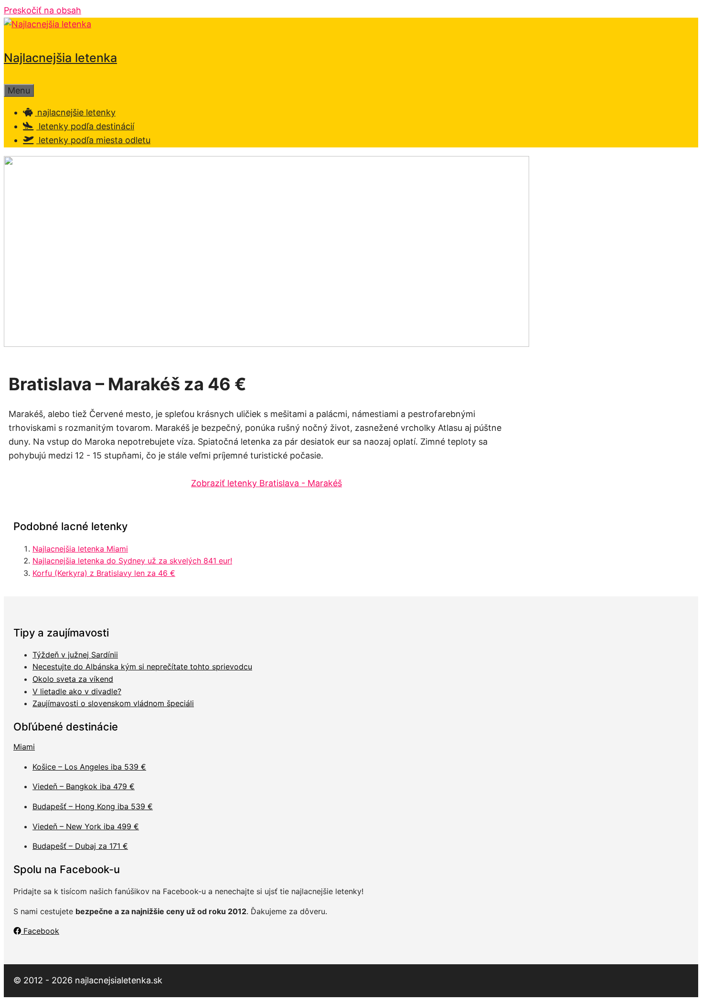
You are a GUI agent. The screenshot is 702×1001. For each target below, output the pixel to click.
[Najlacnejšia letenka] (47, 24)
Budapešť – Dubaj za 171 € (80, 846)
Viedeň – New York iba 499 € (85, 826)
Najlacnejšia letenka (60, 58)
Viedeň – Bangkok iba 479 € (83, 786)
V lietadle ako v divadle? (76, 691)
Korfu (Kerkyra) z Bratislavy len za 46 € (103, 573)
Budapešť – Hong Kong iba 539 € (92, 806)
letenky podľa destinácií (85, 126)
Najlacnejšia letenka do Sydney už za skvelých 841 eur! (132, 560)
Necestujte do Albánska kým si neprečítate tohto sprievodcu (142, 666)
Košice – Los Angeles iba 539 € (89, 767)
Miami (24, 746)
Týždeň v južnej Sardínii (75, 654)
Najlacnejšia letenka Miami (80, 548)
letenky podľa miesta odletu (93, 140)
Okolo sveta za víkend (72, 679)
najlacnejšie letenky (75, 112)
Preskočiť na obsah (42, 10)
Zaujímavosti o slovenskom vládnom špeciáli (113, 703)
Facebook (40, 931)
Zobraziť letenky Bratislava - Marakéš (266, 483)
